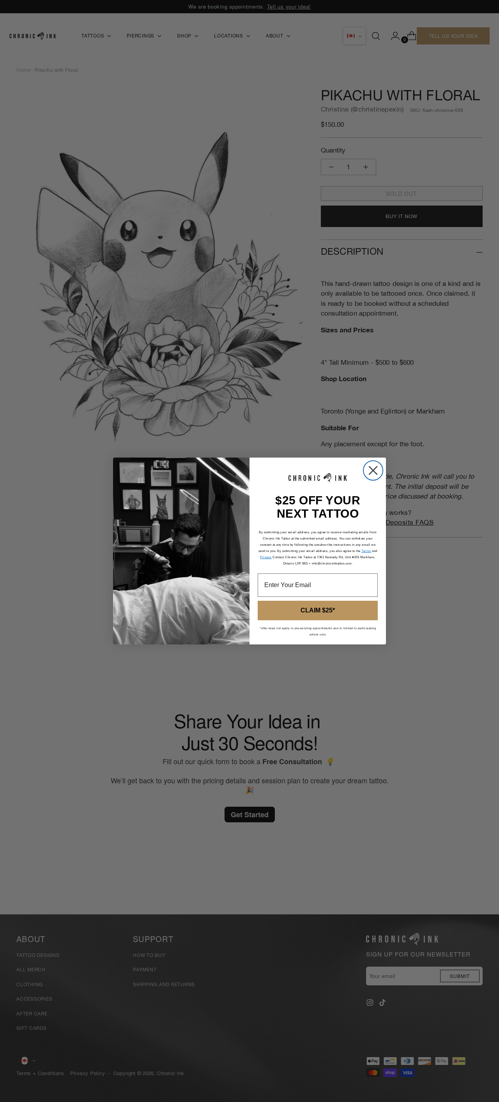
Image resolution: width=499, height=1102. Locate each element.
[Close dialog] (373, 470)
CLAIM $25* (318, 610)
